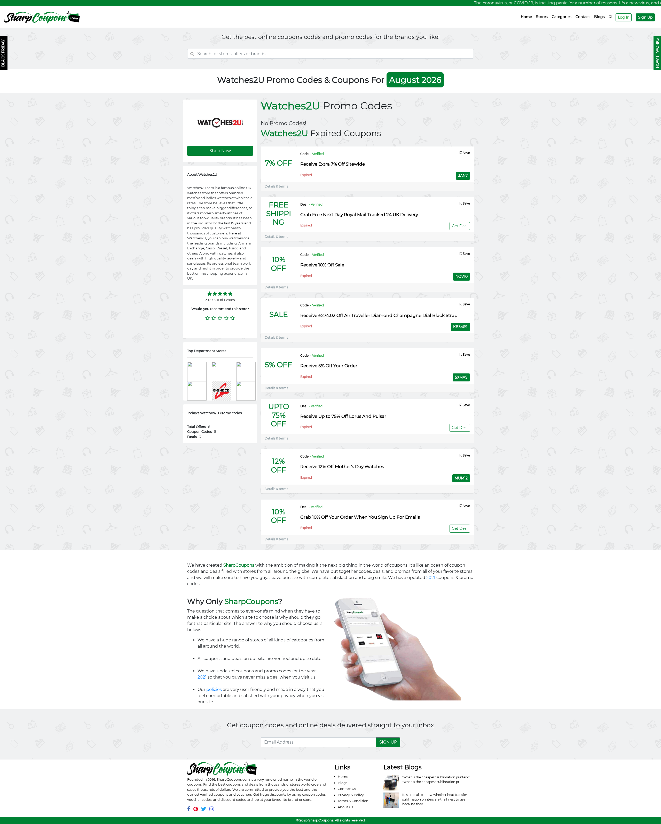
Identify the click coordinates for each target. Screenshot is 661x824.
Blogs (599, 16)
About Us (345, 807)
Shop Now (220, 150)
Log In (623, 17)
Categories (561, 16)
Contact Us (347, 789)
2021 (430, 577)
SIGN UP (388, 742)
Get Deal (460, 226)
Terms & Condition (353, 801)
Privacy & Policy (351, 795)
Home (526, 16)
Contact (583, 16)
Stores (542, 16)
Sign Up (645, 17)
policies (214, 689)
